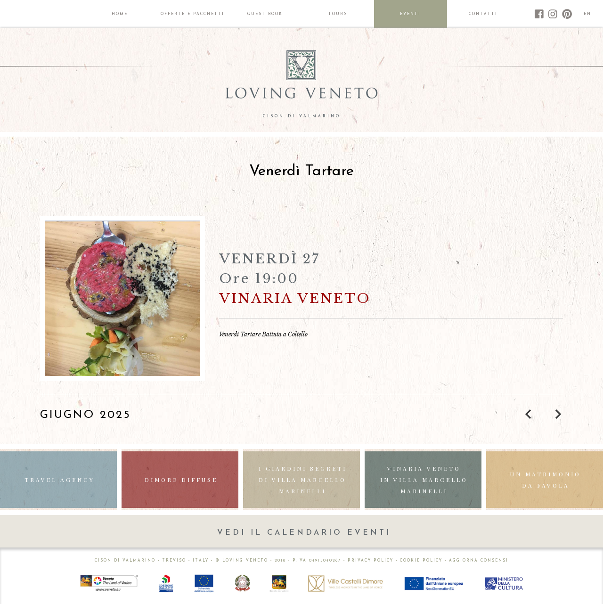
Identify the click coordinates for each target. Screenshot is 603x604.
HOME (120, 14)
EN (587, 14)
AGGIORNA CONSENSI (478, 561)
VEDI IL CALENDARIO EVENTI (304, 533)
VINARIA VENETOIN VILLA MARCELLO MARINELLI (424, 480)
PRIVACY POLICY (370, 561)
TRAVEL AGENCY (59, 479)
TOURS (337, 14)
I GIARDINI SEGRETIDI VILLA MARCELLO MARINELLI (303, 480)
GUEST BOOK (265, 14)
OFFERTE (192, 14)
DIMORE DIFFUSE (181, 479)
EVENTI (410, 14)
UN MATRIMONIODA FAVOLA (545, 479)
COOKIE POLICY (421, 561)
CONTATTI (483, 14)
